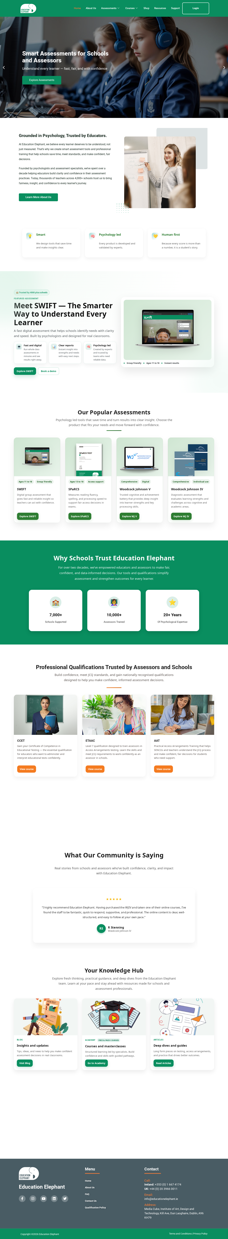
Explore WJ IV (181, 516)
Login (196, 8)
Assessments (109, 8)
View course (27, 769)
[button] (4, 67)
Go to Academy (96, 1063)
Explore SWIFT (25, 371)
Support (175, 8)
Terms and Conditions (180, 1233)
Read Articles (163, 1063)
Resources (160, 8)
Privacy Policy (200, 1233)
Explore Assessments (41, 80)
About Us (91, 8)
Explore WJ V (129, 516)
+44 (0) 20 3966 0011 (164, 1188)
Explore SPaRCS (80, 516)
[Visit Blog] (45, 1016)
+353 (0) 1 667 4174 (168, 1184)
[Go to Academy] (114, 1016)
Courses (130, 8)
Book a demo (48, 371)
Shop (146, 8)
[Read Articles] (182, 1016)
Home (77, 8)
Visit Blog (24, 1063)
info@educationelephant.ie (161, 1199)
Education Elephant (42, 1187)
